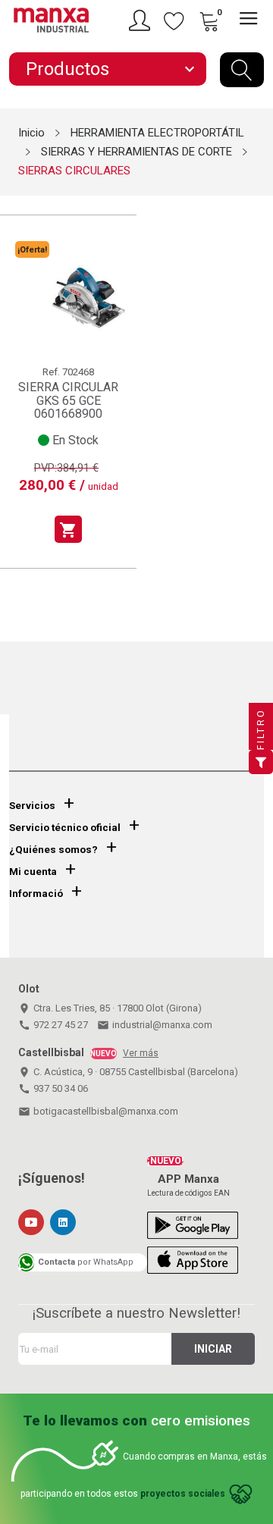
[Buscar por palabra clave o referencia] (242, 69)
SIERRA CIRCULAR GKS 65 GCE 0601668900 (68, 400)
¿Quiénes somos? (53, 849)
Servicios (32, 805)
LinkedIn (63, 1222)
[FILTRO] (261, 762)
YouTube (31, 1222)
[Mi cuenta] (142, 20)
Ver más (140, 1053)
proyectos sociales (182, 1493)
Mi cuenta (33, 871)
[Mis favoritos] (174, 20)
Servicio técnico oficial (65, 827)
